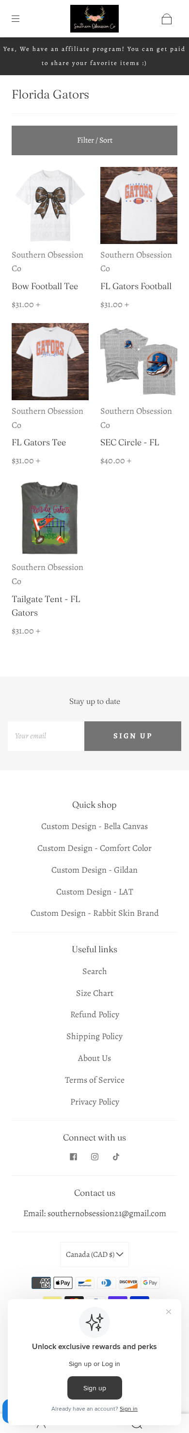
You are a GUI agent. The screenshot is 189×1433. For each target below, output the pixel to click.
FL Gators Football (136, 286)
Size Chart (94, 993)
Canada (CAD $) (91, 1254)
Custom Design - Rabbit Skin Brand (95, 913)
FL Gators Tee (39, 442)
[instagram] (94, 1157)
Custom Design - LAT (94, 891)
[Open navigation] (22, 19)
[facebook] (73, 1157)
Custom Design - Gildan (94, 870)
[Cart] (166, 19)
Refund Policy (94, 1014)
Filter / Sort (94, 140)
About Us (94, 1058)
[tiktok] (115, 1157)
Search (94, 971)
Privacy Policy (94, 1101)
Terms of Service (95, 1080)
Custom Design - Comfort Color (94, 848)
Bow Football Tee (45, 286)
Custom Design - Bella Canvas (94, 826)
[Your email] (46, 736)
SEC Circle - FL (129, 442)
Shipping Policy (94, 1036)
